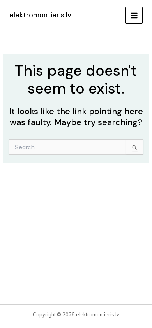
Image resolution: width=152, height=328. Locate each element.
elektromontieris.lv (40, 15)
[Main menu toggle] (134, 15)
